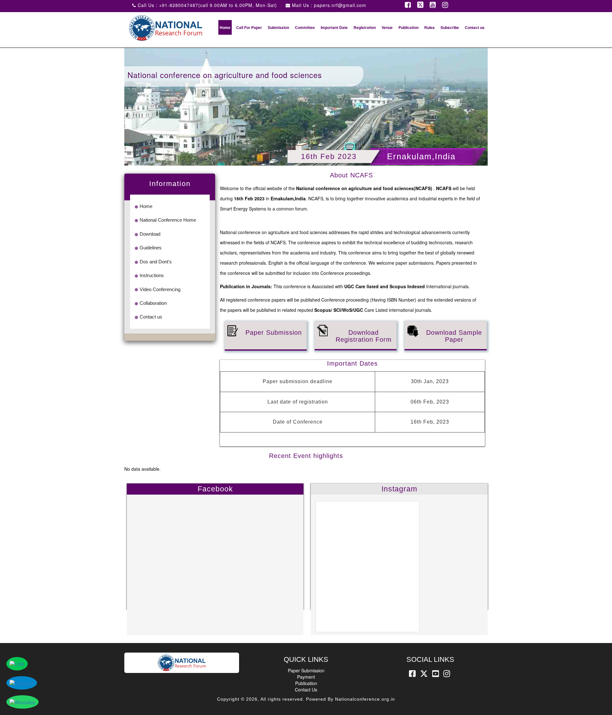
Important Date (334, 27)
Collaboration (153, 303)
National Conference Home (168, 220)
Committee (305, 27)
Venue (387, 27)
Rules (429, 27)
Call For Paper (249, 27)
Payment (306, 677)
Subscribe (450, 27)
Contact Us (306, 689)
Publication (408, 27)
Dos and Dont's (156, 261)
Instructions (152, 275)
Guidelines (151, 247)
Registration (364, 27)
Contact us (474, 27)
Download (150, 234)
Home (225, 27)
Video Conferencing (160, 289)
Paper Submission (306, 670)
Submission (278, 27)
